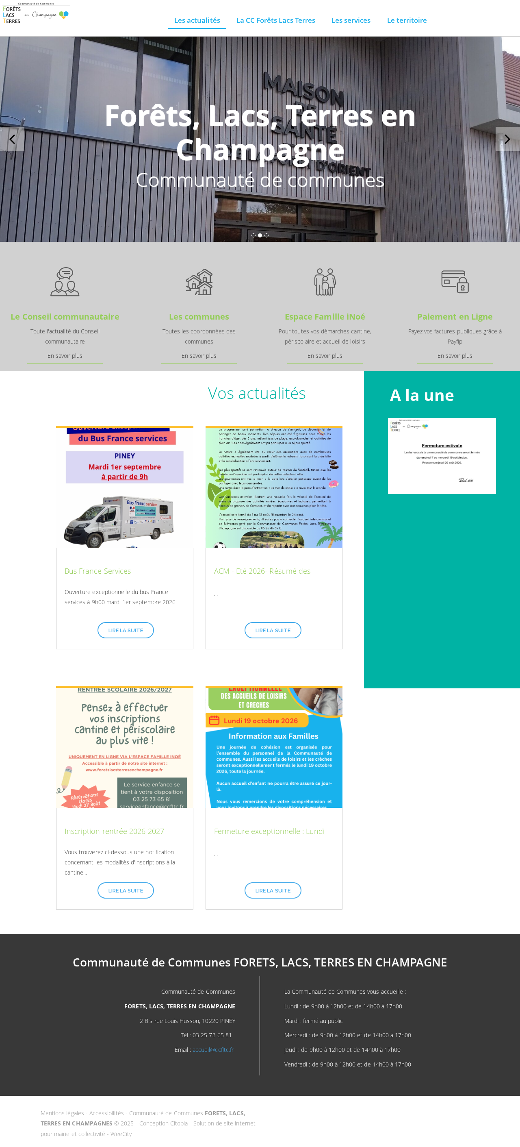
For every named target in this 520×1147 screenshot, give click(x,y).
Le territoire (407, 20)
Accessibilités (107, 1113)
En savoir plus (65, 355)
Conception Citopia (163, 1123)
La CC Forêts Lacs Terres (275, 20)
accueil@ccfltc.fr (213, 1049)
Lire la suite (125, 630)
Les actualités (197, 20)
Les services (351, 20)
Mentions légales (63, 1113)
